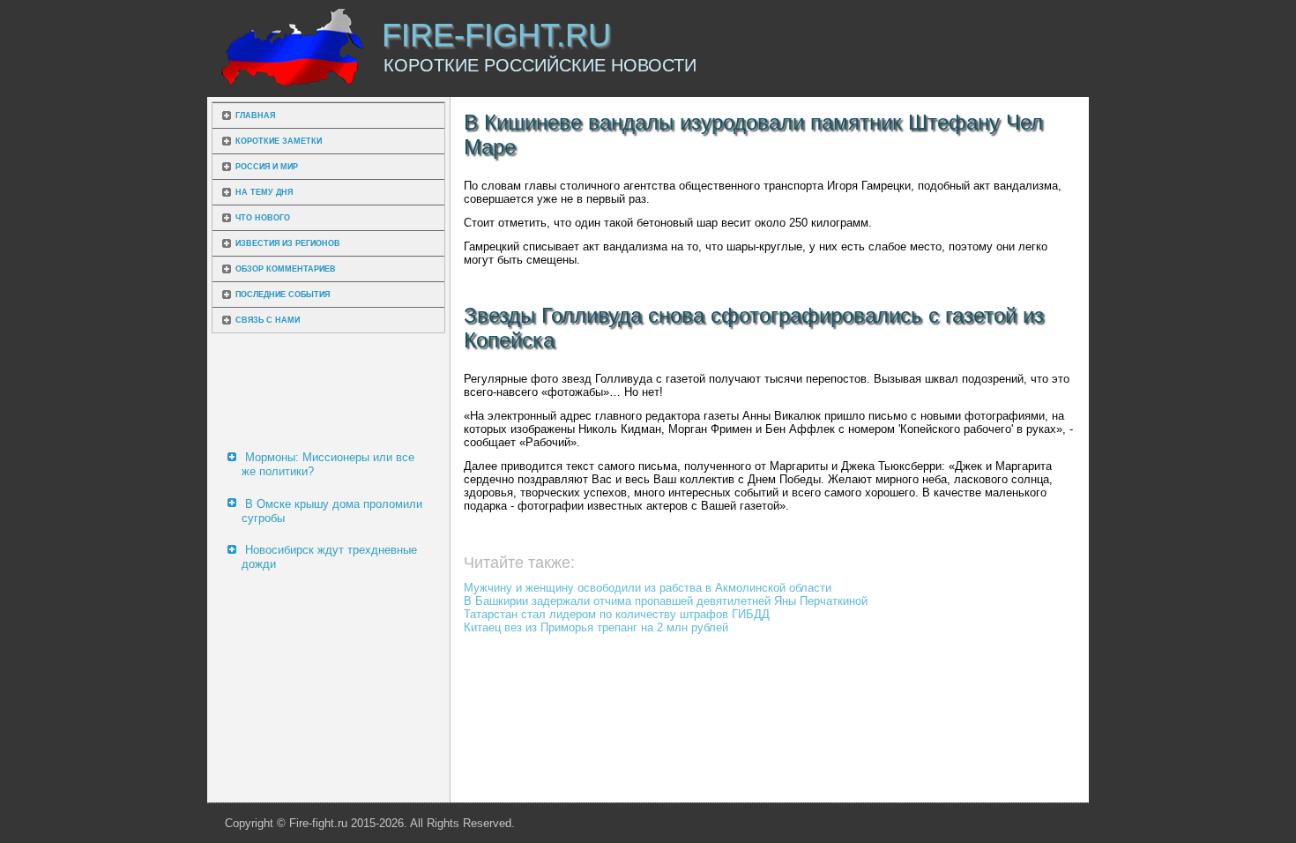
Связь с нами (267, 320)
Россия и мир (266, 166)
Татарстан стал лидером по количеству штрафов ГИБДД (617, 614)
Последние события (282, 294)
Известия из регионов (287, 243)
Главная (255, 115)
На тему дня (264, 192)
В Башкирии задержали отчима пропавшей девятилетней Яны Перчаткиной (666, 601)
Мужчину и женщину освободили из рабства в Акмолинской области (647, 587)
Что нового (262, 217)
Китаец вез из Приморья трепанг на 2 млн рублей (596, 627)
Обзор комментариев (285, 269)
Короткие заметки (278, 141)
